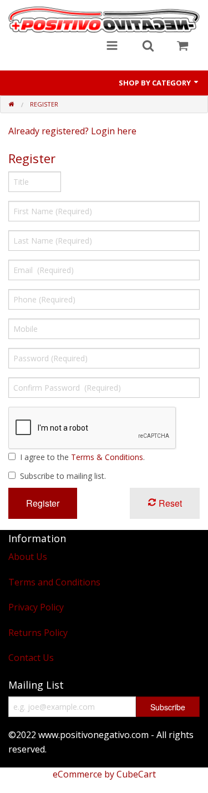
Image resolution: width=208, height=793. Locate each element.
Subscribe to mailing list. (63, 476)
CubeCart (136, 774)
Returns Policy (38, 633)
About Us (27, 556)
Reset (169, 503)
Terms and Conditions (54, 582)
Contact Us (31, 657)
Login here (113, 131)
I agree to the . (82, 457)
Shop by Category (155, 83)
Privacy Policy (36, 607)
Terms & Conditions (107, 457)
